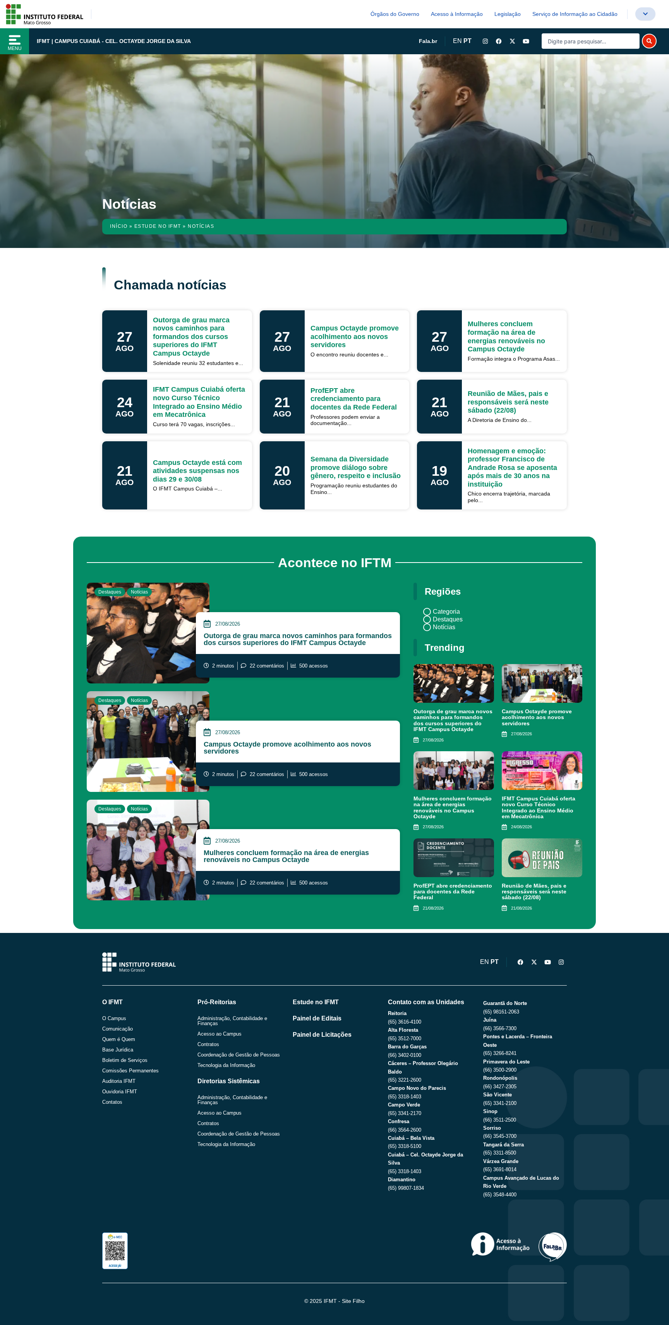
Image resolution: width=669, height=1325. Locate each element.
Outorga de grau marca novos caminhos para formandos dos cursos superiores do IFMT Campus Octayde (298, 639)
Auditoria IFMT (119, 1081)
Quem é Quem (118, 1039)
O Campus (114, 1018)
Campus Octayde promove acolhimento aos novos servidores (287, 747)
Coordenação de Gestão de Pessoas (238, 1055)
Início (118, 226)
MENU (15, 48)
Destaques (109, 592)
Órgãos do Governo (395, 14)
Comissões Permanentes (130, 1071)
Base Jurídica (117, 1050)
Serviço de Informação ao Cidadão (575, 14)
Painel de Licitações (322, 1034)
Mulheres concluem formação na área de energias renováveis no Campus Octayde (286, 856)
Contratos (208, 1044)
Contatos (112, 1102)
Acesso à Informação (457, 14)
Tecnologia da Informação (226, 1065)
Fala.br (428, 41)
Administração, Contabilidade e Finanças (232, 1020)
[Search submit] (649, 41)
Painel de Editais (317, 1018)
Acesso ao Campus (219, 1034)
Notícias (139, 592)
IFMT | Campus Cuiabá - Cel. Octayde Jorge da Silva (114, 41)
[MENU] (15, 40)
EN (457, 41)
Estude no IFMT (157, 226)
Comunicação (117, 1029)
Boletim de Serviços (125, 1060)
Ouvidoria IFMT (119, 1091)
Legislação (507, 14)
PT (467, 41)
